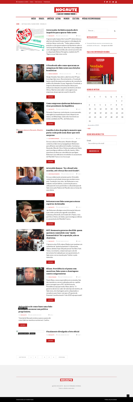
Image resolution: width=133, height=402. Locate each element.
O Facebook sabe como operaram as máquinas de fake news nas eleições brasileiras (63, 68)
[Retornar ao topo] (128, 395)
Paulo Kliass (52, 277)
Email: (89, 140)
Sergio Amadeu (53, 73)
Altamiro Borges (54, 138)
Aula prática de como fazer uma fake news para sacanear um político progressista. (35, 309)
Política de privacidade (111, 399)
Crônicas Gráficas (23, 333)
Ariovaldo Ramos (54, 174)
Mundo (66, 18)
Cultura (75, 18)
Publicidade (47, 2)
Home (17, 24)
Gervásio (32, 333)
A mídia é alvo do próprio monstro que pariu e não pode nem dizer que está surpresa (63, 132)
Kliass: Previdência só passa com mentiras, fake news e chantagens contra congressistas (62, 271)
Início (33, 18)
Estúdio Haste (29, 399)
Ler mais (50, 59)
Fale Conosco (38, 2)
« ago (88, 128)
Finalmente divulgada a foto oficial (62, 331)
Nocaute (51, 36)
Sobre (31, 2)
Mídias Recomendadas (91, 18)
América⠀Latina (54, 18)
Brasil (41, 18)
